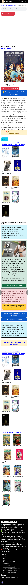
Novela (4, 139)
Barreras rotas (6, 505)
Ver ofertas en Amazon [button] (14, 319)
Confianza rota (6, 202)
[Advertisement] (14, 31)
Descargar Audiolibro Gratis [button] (14, 285)
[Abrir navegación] (25, 1)
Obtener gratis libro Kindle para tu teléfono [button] (14, 315)
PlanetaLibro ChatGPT (9, 562)
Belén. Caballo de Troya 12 (15, 188)
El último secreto (15, 158)
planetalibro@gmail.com (11, 577)
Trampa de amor (6, 476)
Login (21, 1)
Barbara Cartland (10, 5)
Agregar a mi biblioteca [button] (10, 88)
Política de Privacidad (9, 567)
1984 (5, 187)
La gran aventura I (18, 491)
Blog (4, 560)
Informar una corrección (9, 572)
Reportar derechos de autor (10, 570)
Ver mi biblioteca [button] (7, 14)
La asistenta (17, 172)
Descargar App (7, 565)
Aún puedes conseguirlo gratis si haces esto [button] (14, 307)
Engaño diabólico (6, 491)
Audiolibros (6, 563)
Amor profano (6, 445)
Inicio (2, 5)
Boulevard (15, 202)
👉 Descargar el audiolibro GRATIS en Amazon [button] (14, 93)
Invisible (5, 158)
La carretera (5, 216)
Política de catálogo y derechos (11, 569)
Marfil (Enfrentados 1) (6, 172)
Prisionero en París (19, 461)
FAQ (4, 558)
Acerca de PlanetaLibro (9, 522)
